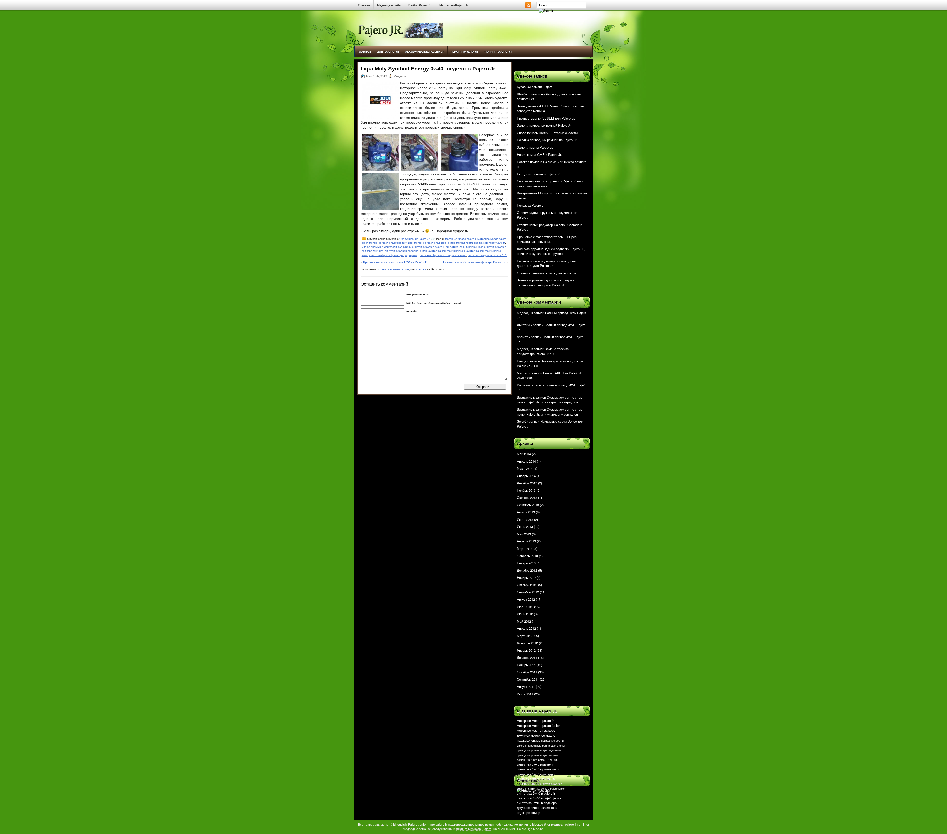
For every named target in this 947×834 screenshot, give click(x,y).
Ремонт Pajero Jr (464, 51)
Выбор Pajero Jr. (420, 5)
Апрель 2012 (526, 628)
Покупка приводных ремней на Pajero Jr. (547, 140)
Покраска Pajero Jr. (531, 205)
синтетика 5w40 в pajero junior (539, 798)
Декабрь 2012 (527, 570)
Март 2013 (524, 548)
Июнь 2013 (525, 526)
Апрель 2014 (526, 461)
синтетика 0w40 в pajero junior (464, 246)
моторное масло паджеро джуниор (391, 242)
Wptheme (462, 830)
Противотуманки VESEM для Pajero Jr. (546, 118)
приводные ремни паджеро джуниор (539, 750)
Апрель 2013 (526, 541)
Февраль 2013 (527, 555)
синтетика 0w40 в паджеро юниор (406, 250)
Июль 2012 (525, 606)
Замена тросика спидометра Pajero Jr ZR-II (543, 351)
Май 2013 (524, 534)
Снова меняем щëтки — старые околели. (548, 132)
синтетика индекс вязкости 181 (487, 255)
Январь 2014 (526, 475)
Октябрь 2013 (527, 497)
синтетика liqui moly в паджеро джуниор (393, 255)
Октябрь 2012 (527, 584)
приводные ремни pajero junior (546, 745)
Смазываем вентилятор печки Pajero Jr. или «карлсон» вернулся (549, 399)
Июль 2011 (525, 694)
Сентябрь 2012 (528, 592)
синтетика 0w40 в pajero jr (428, 246)
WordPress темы (480, 830)
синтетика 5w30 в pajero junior (546, 788)
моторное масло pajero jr (460, 238)
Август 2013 (526, 512)
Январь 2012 (526, 650)
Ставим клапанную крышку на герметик (546, 273)
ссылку (421, 269)
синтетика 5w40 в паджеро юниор (537, 810)
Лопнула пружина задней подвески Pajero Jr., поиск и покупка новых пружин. (551, 251)
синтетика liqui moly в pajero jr (446, 250)
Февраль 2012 (527, 643)
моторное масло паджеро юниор (434, 242)
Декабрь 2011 (527, 657)
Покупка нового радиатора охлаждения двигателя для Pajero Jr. (546, 263)
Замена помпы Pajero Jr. (535, 147)
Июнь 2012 (525, 613)
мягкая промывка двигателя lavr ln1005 (386, 246)
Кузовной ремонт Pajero (534, 86)
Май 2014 (524, 454)
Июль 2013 (525, 519)
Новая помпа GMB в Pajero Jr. (539, 154)
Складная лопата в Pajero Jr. (538, 174)
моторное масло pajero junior (538, 725)
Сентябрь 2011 (528, 679)
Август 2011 (526, 686)
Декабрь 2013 (527, 483)
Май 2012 (524, 621)
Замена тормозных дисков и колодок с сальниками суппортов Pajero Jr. (546, 282)
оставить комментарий (393, 269)
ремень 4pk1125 (527, 760)
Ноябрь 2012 (526, 577)
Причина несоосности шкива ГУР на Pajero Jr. (395, 262)
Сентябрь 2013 (528, 505)
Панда (521, 361)
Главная (364, 5)
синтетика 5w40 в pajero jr (536, 793)
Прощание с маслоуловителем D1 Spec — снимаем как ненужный (549, 239)
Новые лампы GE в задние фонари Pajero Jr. (474, 262)
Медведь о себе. (389, 5)
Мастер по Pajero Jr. (454, 5)
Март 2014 (524, 468)
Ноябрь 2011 (526, 664)
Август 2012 (526, 599)
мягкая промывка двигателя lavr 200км (480, 242)
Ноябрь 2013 (526, 490)
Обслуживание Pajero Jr (424, 51)
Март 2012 (524, 635)
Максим (522, 373)
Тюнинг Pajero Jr (498, 51)
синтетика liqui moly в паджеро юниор (443, 255)
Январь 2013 (526, 563)
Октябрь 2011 (527, 672)
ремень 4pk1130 (548, 760)
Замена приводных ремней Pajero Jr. (544, 125)
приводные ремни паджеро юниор (538, 755)
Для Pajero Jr (388, 51)
